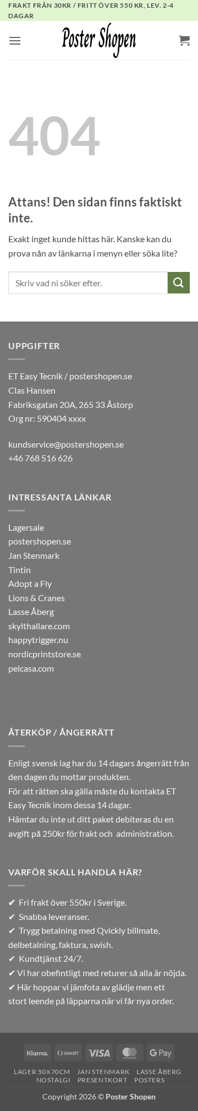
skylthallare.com (39, 625)
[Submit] (179, 282)
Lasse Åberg (31, 611)
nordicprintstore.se (44, 654)
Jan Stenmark (33, 555)
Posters (149, 1080)
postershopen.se (39, 541)
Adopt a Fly (30, 583)
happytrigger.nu (38, 639)
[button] (14, 40)
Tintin (19, 569)
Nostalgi (53, 1080)
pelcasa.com (31, 668)
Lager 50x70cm (42, 1072)
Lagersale (26, 527)
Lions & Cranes (36, 597)
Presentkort (103, 1080)
